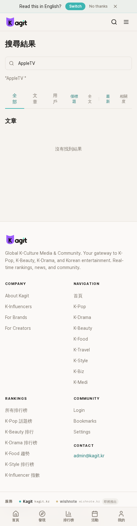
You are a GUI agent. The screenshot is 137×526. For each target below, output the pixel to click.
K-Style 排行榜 (19, 464)
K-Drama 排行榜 (21, 442)
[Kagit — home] (16, 22)
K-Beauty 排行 (19, 431)
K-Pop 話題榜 (18, 421)
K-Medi (81, 382)
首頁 (78, 295)
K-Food (81, 339)
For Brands (16, 317)
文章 (35, 98)
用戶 (55, 98)
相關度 (123, 99)
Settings (82, 431)
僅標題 (74, 99)
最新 (108, 99)
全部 (14, 98)
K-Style (81, 360)
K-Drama (82, 317)
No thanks (98, 6)
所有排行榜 (16, 410)
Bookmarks (85, 421)
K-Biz (79, 371)
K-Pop (80, 306)
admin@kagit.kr (89, 455)
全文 (90, 99)
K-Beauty (83, 328)
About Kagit (17, 295)
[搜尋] (114, 22)
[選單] (126, 22)
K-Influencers (18, 306)
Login (79, 410)
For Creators (18, 328)
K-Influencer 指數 (22, 475)
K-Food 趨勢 (17, 453)
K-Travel (82, 349)
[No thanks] (115, 6)
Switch (75, 6)
